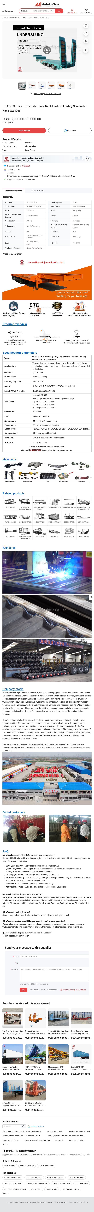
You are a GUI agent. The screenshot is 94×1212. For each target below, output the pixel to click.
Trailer (24, 18)
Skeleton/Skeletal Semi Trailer (58, 1136)
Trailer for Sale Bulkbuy (70, 1189)
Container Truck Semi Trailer (37, 1183)
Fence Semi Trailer (76, 1140)
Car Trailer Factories (76, 1177)
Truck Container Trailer (12, 1183)
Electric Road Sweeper (33, 1131)
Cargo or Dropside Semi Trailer (36, 1140)
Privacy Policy (83, 1202)
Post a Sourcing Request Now (73, 990)
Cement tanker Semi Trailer (12, 1136)
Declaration (72, 1202)
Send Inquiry (24, 130)
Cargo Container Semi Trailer (15, 1189)
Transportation (14, 18)
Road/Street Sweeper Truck (79, 1131)
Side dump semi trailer (55, 1140)
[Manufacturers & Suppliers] (47, 4)
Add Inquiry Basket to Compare (47, 93)
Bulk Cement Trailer (46, 1166)
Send (23, 990)
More (4, 1194)
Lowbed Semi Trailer (32, 1136)
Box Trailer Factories (34, 1177)
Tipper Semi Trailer (9, 1140)
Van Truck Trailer (81, 1183)
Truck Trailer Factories (55, 1177)
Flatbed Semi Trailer (76, 1136)
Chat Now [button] (71, 130)
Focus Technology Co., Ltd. (31, 1202)
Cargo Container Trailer (61, 1183)
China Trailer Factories (12, 1177)
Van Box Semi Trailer (54, 1131)
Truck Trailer (33, 18)
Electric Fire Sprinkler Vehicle (13, 1131)
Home (4, 18)
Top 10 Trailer (36, 1189)
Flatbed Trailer (44, 18)
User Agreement (60, 1202)
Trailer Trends (51, 1189)
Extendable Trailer (27, 1166)
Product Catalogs (37, 1126)
